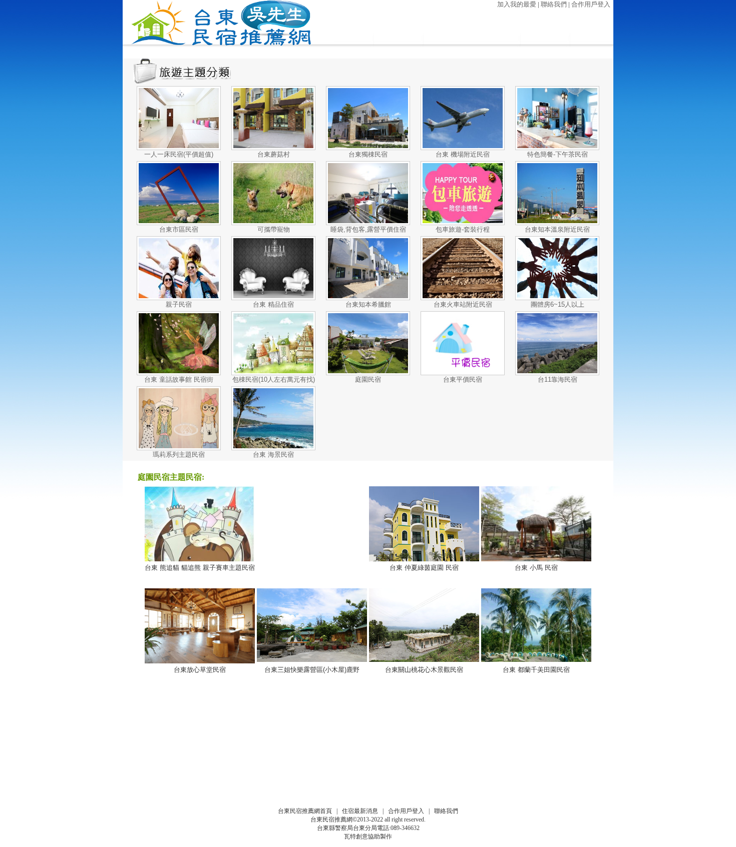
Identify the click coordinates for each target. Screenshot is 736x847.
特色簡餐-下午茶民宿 (557, 154)
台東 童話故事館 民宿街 (178, 379)
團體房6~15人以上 (557, 304)
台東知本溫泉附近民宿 (557, 229)
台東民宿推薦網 (331, 819)
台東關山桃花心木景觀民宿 (424, 669)
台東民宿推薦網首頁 (305, 810)
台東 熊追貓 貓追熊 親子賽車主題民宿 (200, 567)
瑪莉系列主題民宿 (179, 454)
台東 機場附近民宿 (463, 154)
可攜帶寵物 (273, 229)
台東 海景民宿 (273, 454)
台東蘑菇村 (273, 154)
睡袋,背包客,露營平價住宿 (368, 229)
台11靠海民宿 (557, 379)
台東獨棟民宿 (368, 154)
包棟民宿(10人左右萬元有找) (273, 379)
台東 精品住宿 (273, 304)
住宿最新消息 (360, 810)
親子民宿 (179, 304)
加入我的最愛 (516, 4)
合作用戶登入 (590, 4)
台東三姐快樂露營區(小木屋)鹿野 (311, 669)
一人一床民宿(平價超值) (178, 154)
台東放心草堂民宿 (200, 669)
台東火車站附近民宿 (463, 304)
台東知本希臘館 (368, 304)
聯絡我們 (554, 4)
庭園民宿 (368, 379)
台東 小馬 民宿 (536, 567)
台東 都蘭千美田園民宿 (536, 669)
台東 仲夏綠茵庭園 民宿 (424, 567)
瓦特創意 (356, 836)
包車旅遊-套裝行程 (463, 229)
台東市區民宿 (178, 229)
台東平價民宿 (462, 379)
